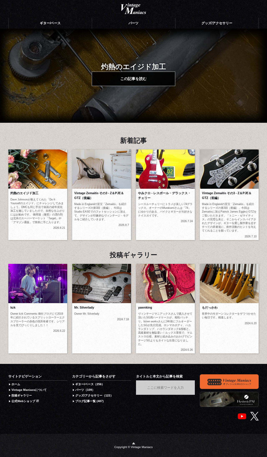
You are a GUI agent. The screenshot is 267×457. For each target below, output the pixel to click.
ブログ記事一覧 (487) (89, 401)
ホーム (15, 384)
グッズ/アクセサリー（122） (94, 395)
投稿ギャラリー (21, 395)
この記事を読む (133, 79)
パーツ (133, 23)
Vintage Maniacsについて (29, 389)
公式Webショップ (23, 401)
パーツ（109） (85, 389)
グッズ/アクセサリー (217, 23)
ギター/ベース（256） (90, 384)
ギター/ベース (50, 23)
